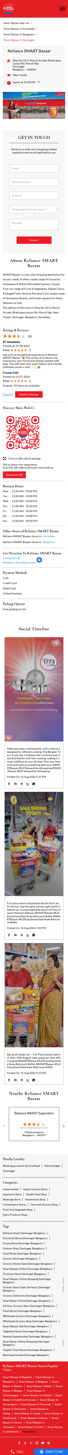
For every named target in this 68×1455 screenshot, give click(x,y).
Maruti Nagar (52, 1165)
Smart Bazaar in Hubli (30, 1427)
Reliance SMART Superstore (34, 1113)
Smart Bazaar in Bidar (39, 1386)
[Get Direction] (39, 561)
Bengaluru (49, 542)
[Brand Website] (48, 1443)
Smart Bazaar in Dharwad (36, 1404)
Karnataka (49, 536)
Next (62, 1126)
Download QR (14, 474)
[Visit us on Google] (25, 1443)
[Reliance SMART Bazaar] (8, 9)
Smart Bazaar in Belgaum (33, 1381)
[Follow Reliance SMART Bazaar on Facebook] (19, 1443)
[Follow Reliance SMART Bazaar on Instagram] (37, 1443)
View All (8, 394)
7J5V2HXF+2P (11, 558)
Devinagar (9, 1170)
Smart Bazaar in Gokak (27, 1413)
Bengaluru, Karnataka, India (19, 562)
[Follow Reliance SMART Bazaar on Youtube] (43, 1443)
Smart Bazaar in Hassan (34, 1417)
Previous (6, 1126)
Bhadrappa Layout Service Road (21, 1165)
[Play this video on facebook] (34, 690)
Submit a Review (29, 394)
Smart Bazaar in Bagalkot (17, 1377)
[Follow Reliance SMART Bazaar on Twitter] (31, 1443)
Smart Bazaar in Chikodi (37, 1395)
